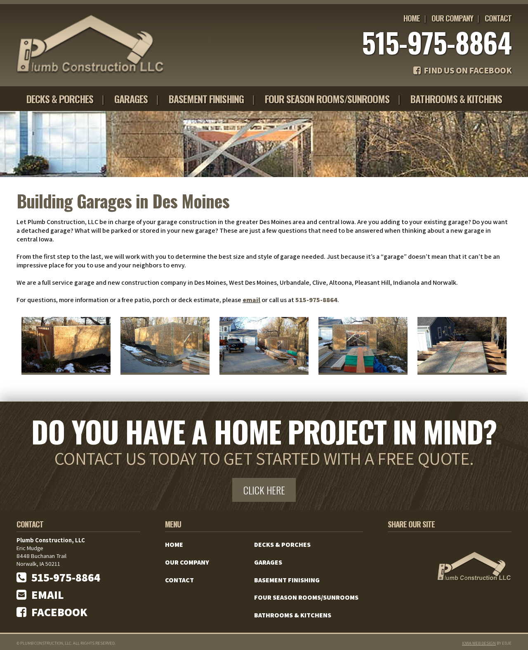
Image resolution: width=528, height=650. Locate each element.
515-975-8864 (437, 41)
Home (411, 18)
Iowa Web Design (479, 643)
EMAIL (45, 594)
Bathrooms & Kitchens (456, 98)
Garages (131, 98)
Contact (498, 18)
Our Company (452, 18)
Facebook (56, 611)
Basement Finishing (206, 98)
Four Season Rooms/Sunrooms (327, 98)
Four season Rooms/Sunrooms (306, 597)
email (251, 299)
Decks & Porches (59, 98)
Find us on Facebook (466, 70)
